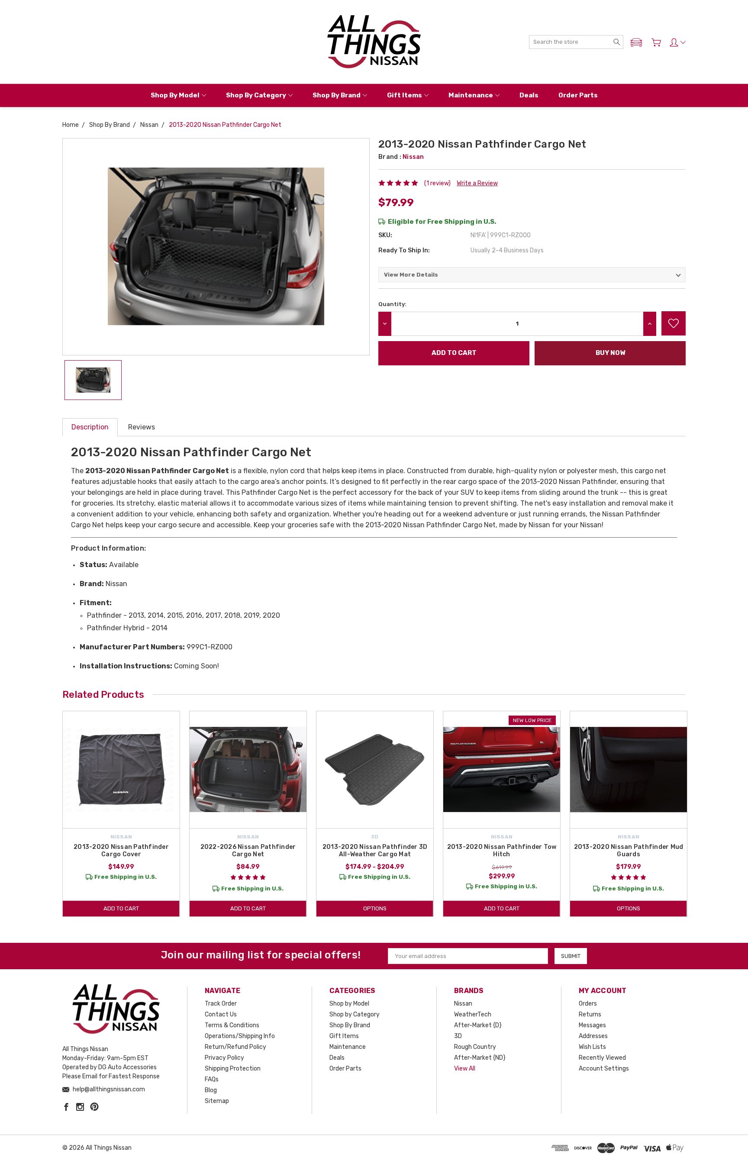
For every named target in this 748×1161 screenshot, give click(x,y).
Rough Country (475, 1047)
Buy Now (610, 353)
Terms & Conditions (232, 1025)
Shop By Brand (337, 95)
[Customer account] (678, 42)
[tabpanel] (121, 814)
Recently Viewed (602, 1057)
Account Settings (604, 1068)
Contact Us (221, 1014)
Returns (590, 1014)
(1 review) (437, 183)
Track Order (221, 1003)
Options (375, 908)
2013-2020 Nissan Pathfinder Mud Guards (629, 850)
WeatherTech (472, 1014)
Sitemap (217, 1101)
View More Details (411, 274)
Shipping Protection (233, 1068)
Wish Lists (592, 1047)
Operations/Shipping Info (240, 1036)
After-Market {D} (478, 1025)
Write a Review (477, 183)
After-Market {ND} (480, 1057)
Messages (592, 1025)
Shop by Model (175, 95)
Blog (211, 1090)
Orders (588, 1003)
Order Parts (578, 95)
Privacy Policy (224, 1057)
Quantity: (392, 304)
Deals (528, 95)
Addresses (593, 1036)
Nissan (463, 1003)
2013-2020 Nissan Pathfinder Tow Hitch (502, 850)
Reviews (141, 427)
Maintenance (470, 95)
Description (90, 427)
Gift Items (404, 95)
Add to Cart (121, 908)
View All (464, 1068)
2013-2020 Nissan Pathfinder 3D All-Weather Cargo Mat (375, 850)
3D (458, 1036)
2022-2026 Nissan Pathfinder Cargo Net (248, 850)
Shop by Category (256, 95)
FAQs (212, 1079)
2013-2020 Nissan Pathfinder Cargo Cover (121, 850)
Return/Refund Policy (235, 1047)
